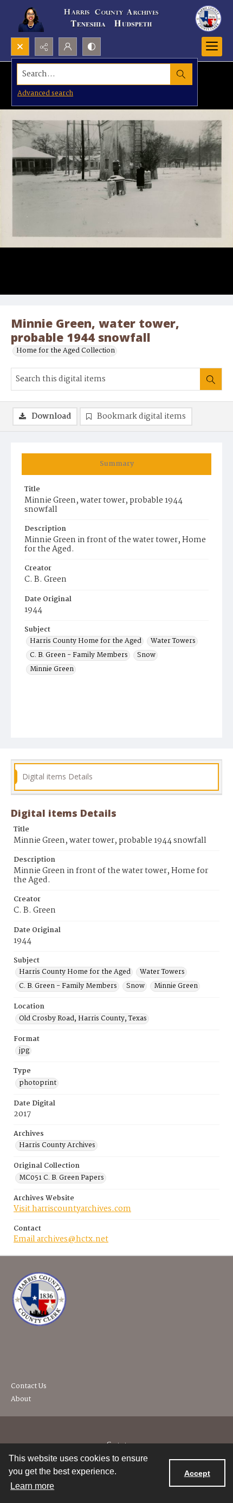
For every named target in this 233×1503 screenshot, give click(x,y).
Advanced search (45, 93)
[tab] (116, 464)
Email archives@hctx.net (61, 1239)
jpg (24, 1050)
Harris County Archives (57, 1145)
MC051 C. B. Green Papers (61, 1178)
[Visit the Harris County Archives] (39, 1299)
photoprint (37, 1083)
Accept (197, 1473)
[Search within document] (211, 379)
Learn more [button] (32, 1486)
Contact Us (29, 1386)
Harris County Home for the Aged (85, 641)
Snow (146, 655)
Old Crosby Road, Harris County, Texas (83, 1018)
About (21, 1399)
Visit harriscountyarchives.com (72, 1208)
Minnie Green (52, 669)
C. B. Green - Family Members (79, 655)
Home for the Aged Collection (65, 351)
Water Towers (173, 641)
